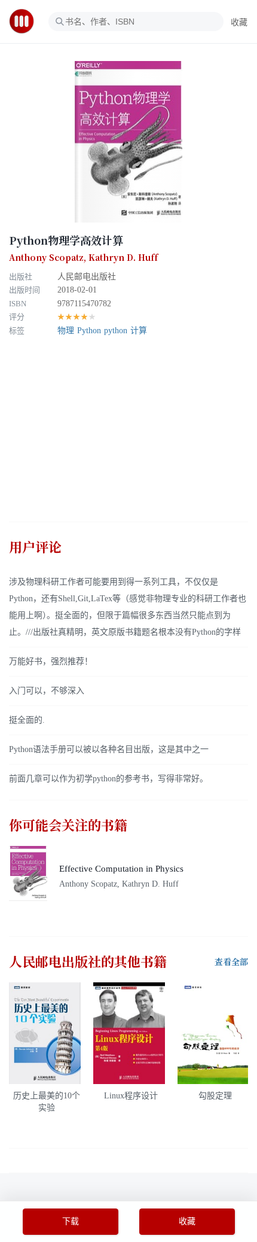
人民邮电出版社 (86, 276)
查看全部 (231, 962)
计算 (138, 330)
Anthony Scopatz (46, 258)
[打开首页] (25, 21)
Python (89, 330)
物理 (65, 330)
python (115, 330)
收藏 (239, 22)
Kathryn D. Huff (123, 258)
